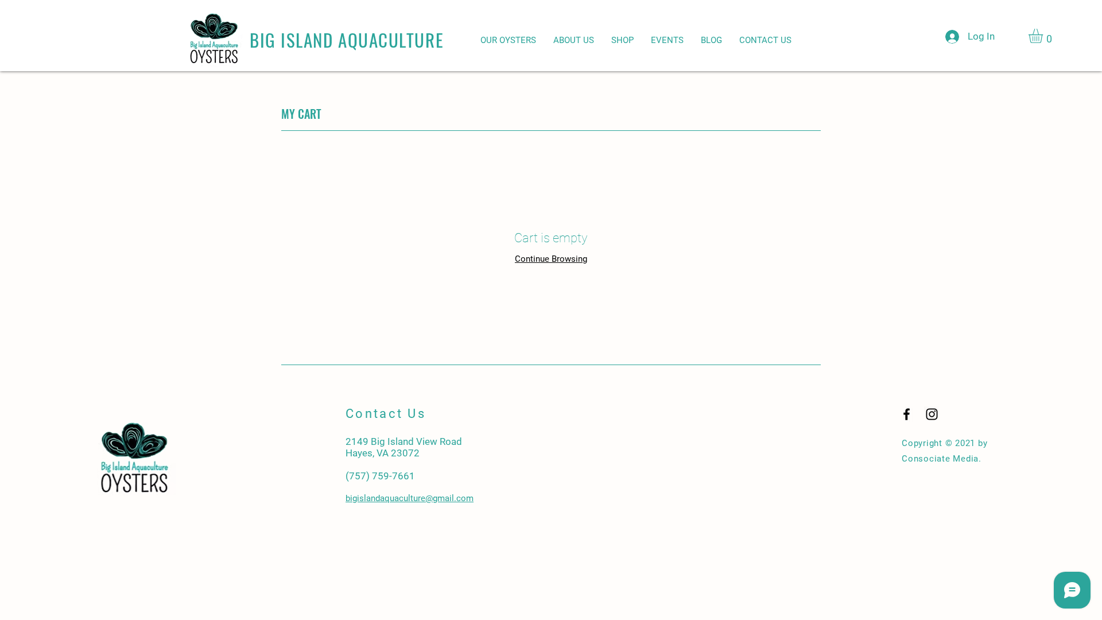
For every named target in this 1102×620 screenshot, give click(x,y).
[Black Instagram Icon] (932, 414)
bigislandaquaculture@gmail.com (410, 498)
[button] (1044, 36)
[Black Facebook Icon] (906, 414)
